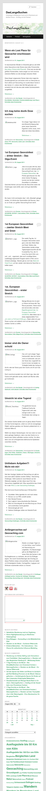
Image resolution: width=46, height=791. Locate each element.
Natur (9, 778)
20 (32, 718)
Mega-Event (20, 334)
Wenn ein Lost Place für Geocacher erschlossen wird (18, 54)
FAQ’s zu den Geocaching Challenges (23, 485)
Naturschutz (17, 779)
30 (12, 722)
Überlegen (30, 452)
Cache (24, 759)
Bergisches (10, 756)
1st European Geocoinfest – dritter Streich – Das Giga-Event (19, 155)
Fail (10, 452)
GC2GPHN (8, 213)
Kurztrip (30, 773)
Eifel (37, 759)
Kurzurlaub (37, 773)
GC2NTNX (8, 276)
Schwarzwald (19, 782)
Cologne (35, 274)
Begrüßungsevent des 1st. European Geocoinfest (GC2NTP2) (30, 312)
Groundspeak (12, 772)
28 (37, 720)
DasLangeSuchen (16, 12)
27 (32, 720)
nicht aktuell (15, 389)
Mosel (29, 776)
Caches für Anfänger (22, 576)
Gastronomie (10, 765)
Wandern (30, 786)
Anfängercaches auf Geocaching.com (16, 531)
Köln (27, 213)
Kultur (24, 772)
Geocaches (19, 140)
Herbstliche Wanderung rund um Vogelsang (20, 632)
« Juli (11, 725)
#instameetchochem (13, 741)
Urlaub (21, 787)
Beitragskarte (26, 36)
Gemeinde (16, 100)
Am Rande (19, 98)
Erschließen (8, 100)
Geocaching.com (18, 578)
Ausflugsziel (31, 741)
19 (27, 718)
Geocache (15, 142)
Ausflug (23, 740)
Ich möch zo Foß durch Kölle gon (15, 319)
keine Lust (21, 142)
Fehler (13, 452)
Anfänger (38, 574)
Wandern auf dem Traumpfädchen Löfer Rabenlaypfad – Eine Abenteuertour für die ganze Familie (23, 694)
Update (16, 787)
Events (18, 211)
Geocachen (27, 765)
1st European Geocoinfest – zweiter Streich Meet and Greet (19, 227)
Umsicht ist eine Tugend (18, 398)
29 (7, 722)
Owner (25, 452)
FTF (10, 142)
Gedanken (19, 452)
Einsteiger (32, 576)
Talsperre (9, 787)
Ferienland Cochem (31, 762)
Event (34, 211)
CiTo (28, 759)
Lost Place (36, 100)
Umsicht (37, 452)
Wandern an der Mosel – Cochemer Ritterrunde (21, 644)
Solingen (30, 782)
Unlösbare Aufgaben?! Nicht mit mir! (17, 465)
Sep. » (32, 725)
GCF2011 (15, 213)
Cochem (32, 759)
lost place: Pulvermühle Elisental (15, 69)
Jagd (20, 773)
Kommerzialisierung (26, 100)
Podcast (17, 36)
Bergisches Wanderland (14, 759)
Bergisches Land (25, 756)
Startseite (9, 36)
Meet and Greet (34, 276)
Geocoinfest (22, 213)
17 (17, 718)
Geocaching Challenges (12, 521)
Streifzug (37, 782)
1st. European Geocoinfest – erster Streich (16, 290)
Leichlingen (13, 776)
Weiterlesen (9, 94)
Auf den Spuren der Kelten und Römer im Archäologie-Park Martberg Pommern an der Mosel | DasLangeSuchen (23, 673)
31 (17, 722)
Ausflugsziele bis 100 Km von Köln (22, 752)
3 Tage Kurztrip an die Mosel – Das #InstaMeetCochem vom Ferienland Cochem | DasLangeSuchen (21, 665)
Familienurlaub (18, 762)
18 (22, 718)
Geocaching (36, 332)
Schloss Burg (10, 782)
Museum (35, 776)
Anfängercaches (10, 576)
